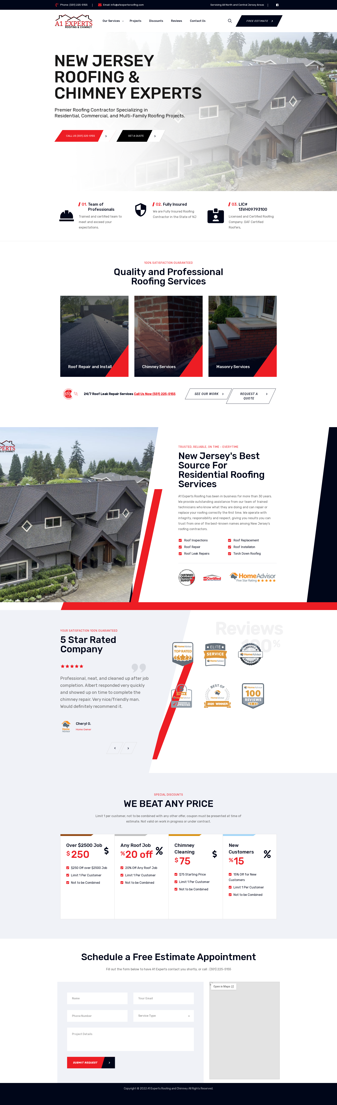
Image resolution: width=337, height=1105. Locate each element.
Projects (135, 21)
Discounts (156, 21)
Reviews (176, 21)
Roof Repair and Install (90, 366)
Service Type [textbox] (147, 1015)
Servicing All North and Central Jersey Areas (237, 4)
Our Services (111, 21)
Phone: (74, 4)
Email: (123, 4)
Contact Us (198, 21)
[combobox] (163, 1016)
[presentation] (114, 748)
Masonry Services (233, 366)
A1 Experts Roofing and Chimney (167, 1088)
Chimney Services (159, 366)
